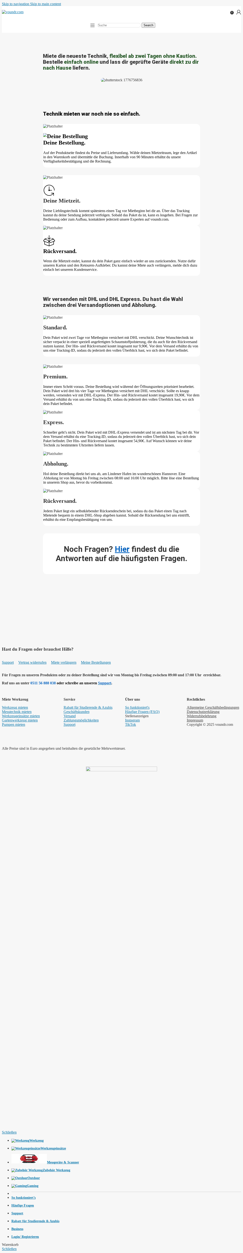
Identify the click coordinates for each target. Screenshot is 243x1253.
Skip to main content (45, 4)
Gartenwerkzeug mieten (20, 720)
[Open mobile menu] (92, 25)
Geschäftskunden (76, 712)
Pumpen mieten (13, 724)
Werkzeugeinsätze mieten (21, 716)
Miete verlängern (63, 662)
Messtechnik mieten (17, 712)
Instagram (132, 720)
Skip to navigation (16, 4)
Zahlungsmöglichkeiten (81, 720)
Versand (70, 716)
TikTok (130, 724)
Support (8, 662)
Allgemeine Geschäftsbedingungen (213, 707)
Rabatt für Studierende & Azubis (88, 707)
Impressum (195, 720)
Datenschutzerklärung (203, 712)
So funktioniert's (137, 707)
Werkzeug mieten (15, 707)
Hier (122, 549)
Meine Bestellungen (96, 662)
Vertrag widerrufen (32, 662)
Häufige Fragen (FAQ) (142, 712)
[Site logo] (12, 12)
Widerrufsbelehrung (201, 716)
